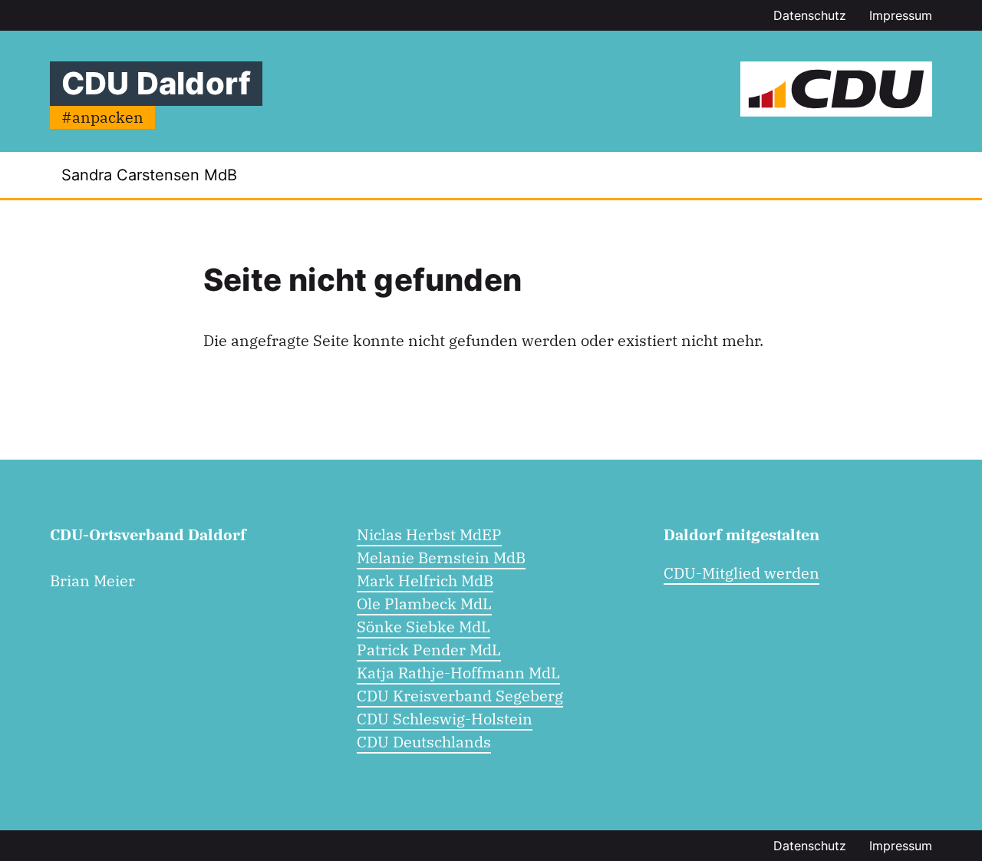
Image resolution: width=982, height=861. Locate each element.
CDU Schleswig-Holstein (444, 718)
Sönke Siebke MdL (423, 626)
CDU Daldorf (156, 83)
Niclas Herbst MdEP (429, 534)
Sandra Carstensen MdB (149, 175)
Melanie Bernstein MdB (441, 557)
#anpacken (102, 117)
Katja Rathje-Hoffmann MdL (458, 672)
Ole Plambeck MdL (424, 603)
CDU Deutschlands (424, 741)
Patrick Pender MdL (429, 649)
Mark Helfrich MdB (425, 580)
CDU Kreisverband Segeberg (460, 695)
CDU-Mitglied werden (741, 572)
